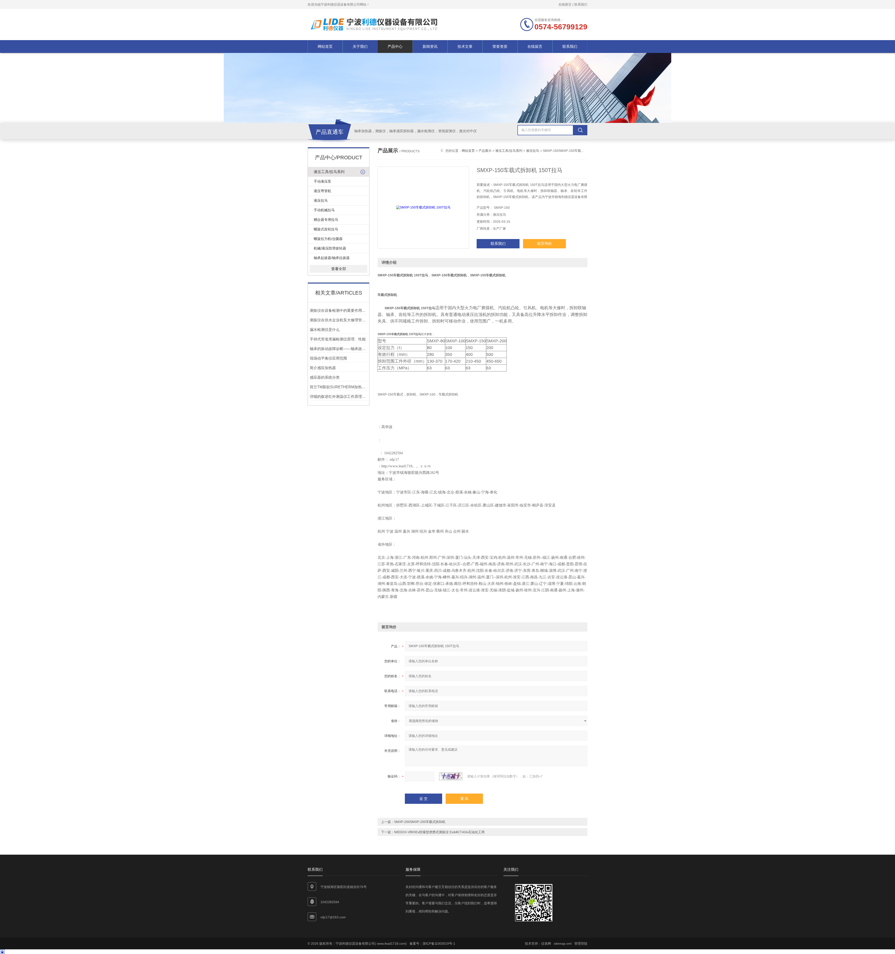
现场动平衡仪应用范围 (328, 358)
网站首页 (325, 47)
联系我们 (580, 4)
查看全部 (338, 269)
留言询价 (544, 244)
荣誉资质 (499, 47)
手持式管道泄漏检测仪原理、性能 (338, 339)
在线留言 (564, 4)
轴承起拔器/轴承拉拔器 (332, 258)
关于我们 (360, 47)
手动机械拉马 (324, 210)
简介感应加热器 (323, 368)
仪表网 (546, 943)
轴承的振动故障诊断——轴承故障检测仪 (338, 349)
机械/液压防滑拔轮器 (330, 248)
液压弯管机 (322, 191)
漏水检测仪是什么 (325, 330)
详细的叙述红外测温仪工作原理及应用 (338, 397)
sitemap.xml (562, 943)
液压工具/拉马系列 (329, 172)
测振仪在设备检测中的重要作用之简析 (338, 310)
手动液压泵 (322, 181)
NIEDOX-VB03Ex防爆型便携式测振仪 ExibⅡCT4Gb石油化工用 (439, 832)
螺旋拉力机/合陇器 (328, 239)
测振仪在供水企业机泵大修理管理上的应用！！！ (338, 320)
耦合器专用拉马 (326, 220)
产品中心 (395, 47)
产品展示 (485, 151)
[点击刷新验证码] (450, 776)
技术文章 (465, 47)
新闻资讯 (430, 47)
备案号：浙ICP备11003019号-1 (432, 943)
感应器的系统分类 (325, 377)
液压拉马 (321, 200)
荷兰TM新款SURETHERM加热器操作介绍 (338, 387)
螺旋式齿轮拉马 (326, 229)
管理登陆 (580, 943)
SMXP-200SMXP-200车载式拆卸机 (419, 822)
